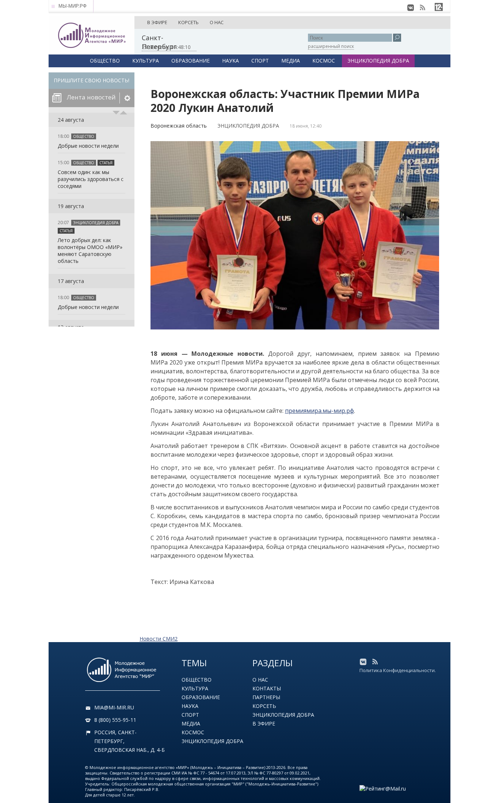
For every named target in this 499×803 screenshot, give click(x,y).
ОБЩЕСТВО (105, 60)
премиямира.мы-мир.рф (319, 411)
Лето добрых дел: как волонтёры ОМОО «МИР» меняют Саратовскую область (90, 250)
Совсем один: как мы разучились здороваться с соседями (90, 179)
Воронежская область (179, 125)
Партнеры (266, 697)
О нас (260, 679)
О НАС (217, 22)
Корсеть (264, 705)
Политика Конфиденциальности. (397, 670)
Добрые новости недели (88, 145)
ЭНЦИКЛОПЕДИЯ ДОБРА (378, 60)
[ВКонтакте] (410, 7)
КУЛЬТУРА (145, 60)
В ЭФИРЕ (157, 22)
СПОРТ (260, 60)
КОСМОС (323, 60)
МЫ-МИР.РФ (72, 6)
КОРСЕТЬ (188, 22)
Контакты (266, 688)
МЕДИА (290, 60)
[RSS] (422, 7)
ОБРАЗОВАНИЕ (190, 60)
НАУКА (230, 60)
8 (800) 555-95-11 (115, 719)
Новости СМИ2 (159, 638)
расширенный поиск (331, 46)
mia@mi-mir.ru (114, 707)
